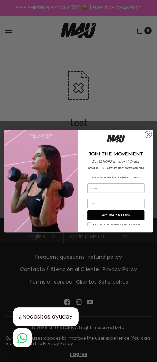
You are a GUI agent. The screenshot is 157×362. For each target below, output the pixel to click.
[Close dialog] (148, 134)
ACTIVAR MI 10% (116, 215)
